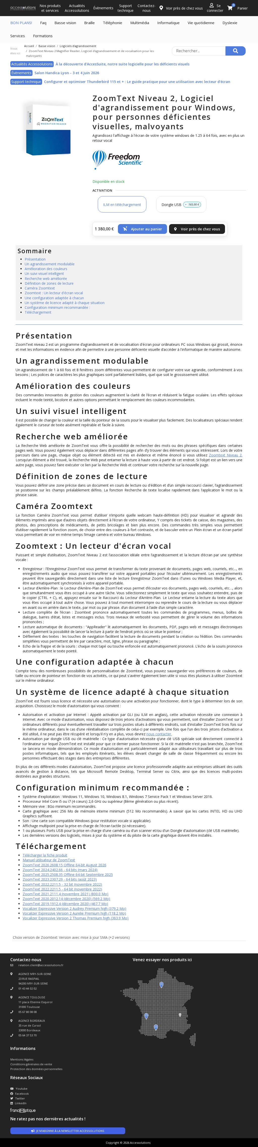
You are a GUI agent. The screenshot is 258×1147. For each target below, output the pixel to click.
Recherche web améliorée (46, 278)
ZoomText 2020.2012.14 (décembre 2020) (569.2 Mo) (66, 898)
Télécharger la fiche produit (45, 855)
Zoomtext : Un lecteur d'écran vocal (54, 292)
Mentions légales (21, 1059)
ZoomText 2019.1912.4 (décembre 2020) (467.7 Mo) (65, 903)
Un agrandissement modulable (50, 264)
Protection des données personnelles (36, 1069)
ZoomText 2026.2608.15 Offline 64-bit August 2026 (64, 865)
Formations (43, 35)
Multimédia (139, 22)
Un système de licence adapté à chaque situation (65, 302)
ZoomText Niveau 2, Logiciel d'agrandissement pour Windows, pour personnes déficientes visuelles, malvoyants (164, 112)
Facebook (22, 1093)
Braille (89, 22)
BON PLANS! (21, 22)
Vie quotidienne (201, 22)
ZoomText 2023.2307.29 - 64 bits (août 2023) (60, 879)
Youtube (21, 1088)
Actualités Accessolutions (77, 8)
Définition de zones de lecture (49, 283)
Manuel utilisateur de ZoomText (49, 860)
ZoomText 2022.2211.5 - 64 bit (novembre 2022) (62, 889)
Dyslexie (229, 22)
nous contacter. (159, 734)
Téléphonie (112, 22)
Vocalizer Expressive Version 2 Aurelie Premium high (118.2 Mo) (74, 913)
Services (17, 35)
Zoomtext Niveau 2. (225, 455)
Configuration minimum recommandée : (57, 307)
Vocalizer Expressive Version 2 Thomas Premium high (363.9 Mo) (75, 918)
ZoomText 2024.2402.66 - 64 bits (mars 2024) (60, 869)
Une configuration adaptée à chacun (54, 297)
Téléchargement (38, 312)
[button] (142, 229)
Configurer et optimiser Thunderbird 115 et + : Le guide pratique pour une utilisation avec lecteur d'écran (137, 81)
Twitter (20, 1098)
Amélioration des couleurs (46, 268)
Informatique (168, 22)
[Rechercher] (235, 51)
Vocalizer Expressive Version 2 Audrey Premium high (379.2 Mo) (74, 908)
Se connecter (215, 8)
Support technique (126, 8)
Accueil (29, 46)
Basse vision (65, 22)
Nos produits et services (50, 8)
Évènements (103, 8)
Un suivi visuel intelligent (44, 273)
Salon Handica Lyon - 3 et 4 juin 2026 (67, 72)
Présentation (35, 259)
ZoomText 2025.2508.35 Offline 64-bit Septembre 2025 (68, 874)
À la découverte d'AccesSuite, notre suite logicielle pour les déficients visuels (122, 64)
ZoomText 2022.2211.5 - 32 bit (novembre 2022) (62, 884)
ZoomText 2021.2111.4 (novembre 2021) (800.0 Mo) (65, 893)
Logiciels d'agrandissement (78, 46)
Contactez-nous (146, 8)
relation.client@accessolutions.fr (40, 965)
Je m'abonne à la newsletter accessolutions (70, 1131)
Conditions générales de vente (31, 1064)
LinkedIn (20, 1103)
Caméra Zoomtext (40, 288)
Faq (43, 22)
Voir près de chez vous (184, 8)
